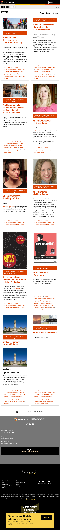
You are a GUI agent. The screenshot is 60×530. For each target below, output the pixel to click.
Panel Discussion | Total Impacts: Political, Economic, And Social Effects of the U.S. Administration (13, 109)
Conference (6, 78)
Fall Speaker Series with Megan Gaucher (40, 193)
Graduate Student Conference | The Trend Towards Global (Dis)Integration (44, 27)
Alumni (22, 76)
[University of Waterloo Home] (7, 2)
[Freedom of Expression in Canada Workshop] (15, 324)
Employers (51, 76)
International (37, 403)
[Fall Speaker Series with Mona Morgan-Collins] (15, 173)
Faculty (15, 76)
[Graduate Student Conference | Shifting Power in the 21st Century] (15, 23)
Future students (13, 74)
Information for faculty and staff (9, 443)
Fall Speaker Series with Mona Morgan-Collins (12, 197)
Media (5, 152)
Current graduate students (12, 71)
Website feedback (5, 441)
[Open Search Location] (58, 2)
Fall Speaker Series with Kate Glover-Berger (42, 122)
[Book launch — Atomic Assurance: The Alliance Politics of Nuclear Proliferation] (15, 250)
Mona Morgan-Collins (8, 206)
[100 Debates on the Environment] (45, 319)
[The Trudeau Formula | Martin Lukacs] (45, 248)
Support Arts (4, 437)
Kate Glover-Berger (37, 131)
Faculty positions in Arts (7, 438)
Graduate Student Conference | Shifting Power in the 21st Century (12, 40)
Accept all (46, 517)
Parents (6, 150)
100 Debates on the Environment (45, 332)
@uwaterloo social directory (44, 483)
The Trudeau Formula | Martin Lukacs (40, 273)
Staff (19, 76)
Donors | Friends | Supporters (41, 76)
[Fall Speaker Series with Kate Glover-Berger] (45, 98)
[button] (52, 2)
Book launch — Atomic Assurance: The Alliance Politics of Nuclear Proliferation (14, 279)
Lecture (9, 152)
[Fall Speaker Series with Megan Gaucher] (45, 171)
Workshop (6, 403)
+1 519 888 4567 (31, 474)
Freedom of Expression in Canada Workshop (11, 343)
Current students (8, 67)
